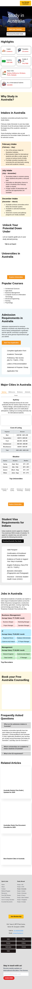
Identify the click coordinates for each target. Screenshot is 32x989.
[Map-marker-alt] (21, 921)
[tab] (4, 392)
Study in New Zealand (22, 897)
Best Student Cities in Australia (14, 858)
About (3, 886)
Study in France (21, 895)
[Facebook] (14, 921)
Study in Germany (21, 893)
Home (3, 884)
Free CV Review (6, 897)
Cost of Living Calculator (8, 899)
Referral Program (6, 891)
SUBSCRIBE (9, 978)
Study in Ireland (21, 891)
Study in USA (20, 886)
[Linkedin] (18, 921)
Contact (4, 889)
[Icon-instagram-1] (10, 921)
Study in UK (20, 884)
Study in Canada (21, 901)
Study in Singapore (22, 899)
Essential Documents (7, 901)
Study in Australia (21, 889)
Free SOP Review (6, 895)
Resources (4, 893)
